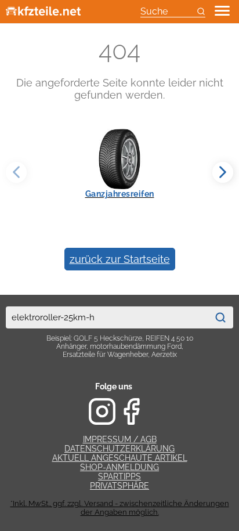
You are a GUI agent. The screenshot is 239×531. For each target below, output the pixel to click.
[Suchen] (220, 317)
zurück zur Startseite (120, 259)
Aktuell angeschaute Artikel (119, 458)
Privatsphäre (119, 485)
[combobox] (107, 317)
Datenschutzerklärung (119, 448)
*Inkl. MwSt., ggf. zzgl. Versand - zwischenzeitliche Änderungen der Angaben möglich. (119, 507)
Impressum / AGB (120, 439)
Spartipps (119, 476)
